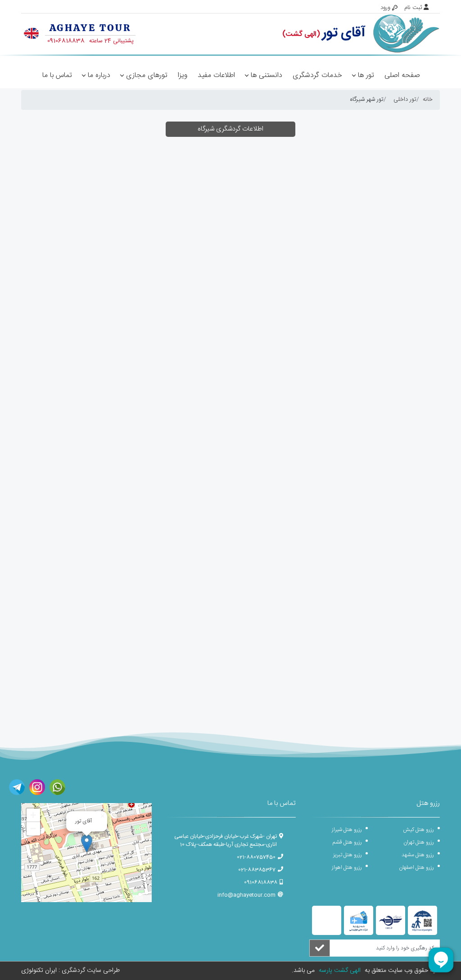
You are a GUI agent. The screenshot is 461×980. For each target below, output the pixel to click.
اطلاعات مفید (216, 75)
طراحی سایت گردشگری (90, 970)
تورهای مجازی (146, 75)
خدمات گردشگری (317, 75)
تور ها (366, 75)
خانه (428, 99)
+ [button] (33, 815)
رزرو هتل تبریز (347, 854)
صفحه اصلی (402, 75)
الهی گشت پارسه (339, 970)
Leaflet (142, 898)
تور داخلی (404, 99)
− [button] (33, 828)
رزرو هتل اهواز (347, 867)
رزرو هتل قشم (347, 842)
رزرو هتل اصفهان (416, 867)
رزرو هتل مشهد (418, 854)
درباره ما (99, 75)
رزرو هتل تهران (418, 842)
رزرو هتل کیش (418, 829)
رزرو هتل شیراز (347, 829)
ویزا (182, 75)
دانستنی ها (266, 75)
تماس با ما (57, 75)
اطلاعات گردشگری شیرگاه (230, 129)
